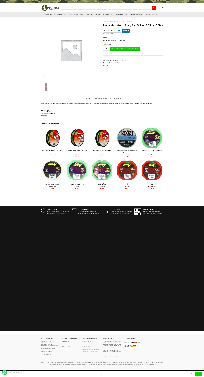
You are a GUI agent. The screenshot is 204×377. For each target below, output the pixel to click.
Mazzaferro (108, 62)
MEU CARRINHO (65, 344)
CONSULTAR (125, 30)
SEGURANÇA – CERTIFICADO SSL (90, 351)
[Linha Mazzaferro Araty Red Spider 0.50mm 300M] (152, 170)
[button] (4, 372)
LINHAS (111, 60)
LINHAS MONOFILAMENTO (119, 60)
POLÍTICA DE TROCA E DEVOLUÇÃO (90, 349)
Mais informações (188, 374)
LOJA (108, 21)
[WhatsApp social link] (109, 66)
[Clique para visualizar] (44, 77)
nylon (113, 62)
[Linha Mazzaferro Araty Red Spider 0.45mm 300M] (127, 170)
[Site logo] (50, 7)
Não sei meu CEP (108, 34)
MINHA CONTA (65, 341)
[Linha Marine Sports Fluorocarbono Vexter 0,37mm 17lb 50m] (127, 138)
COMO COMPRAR (86, 346)
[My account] (158, 7)
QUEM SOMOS (85, 344)
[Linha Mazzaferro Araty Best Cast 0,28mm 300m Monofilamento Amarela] (152, 138)
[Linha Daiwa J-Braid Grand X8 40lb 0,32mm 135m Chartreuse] (102, 138)
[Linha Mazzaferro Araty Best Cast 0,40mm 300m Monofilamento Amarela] (52, 170)
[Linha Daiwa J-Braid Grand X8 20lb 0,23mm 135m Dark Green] (77, 138)
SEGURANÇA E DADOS (87, 341)
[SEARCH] (154, 8)
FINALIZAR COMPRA (66, 346)
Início (104, 21)
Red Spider (117, 62)
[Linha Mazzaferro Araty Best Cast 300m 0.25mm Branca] (102, 170)
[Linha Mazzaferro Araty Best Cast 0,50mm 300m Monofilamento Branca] (77, 170)
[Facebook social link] (107, 66)
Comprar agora (133, 48)
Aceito (198, 374)
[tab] (86, 98)
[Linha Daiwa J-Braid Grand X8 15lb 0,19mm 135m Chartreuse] (52, 138)
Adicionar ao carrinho (118, 48)
